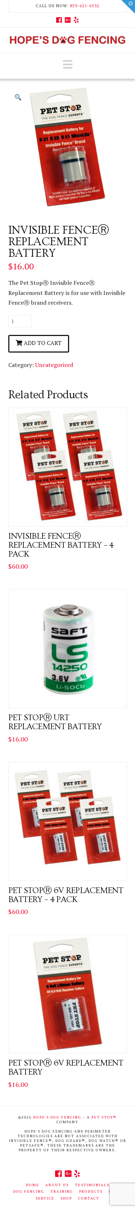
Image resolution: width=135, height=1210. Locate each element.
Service (45, 1198)
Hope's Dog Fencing (57, 1117)
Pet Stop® (104, 1117)
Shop (66, 1198)
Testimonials (92, 1185)
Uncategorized (54, 365)
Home (32, 1185)
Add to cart (43, 343)
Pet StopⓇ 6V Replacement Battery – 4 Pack (65, 895)
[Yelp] (76, 20)
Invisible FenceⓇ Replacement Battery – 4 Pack (61, 545)
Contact (88, 1198)
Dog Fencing (28, 1191)
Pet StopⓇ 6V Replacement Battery (65, 1067)
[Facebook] (59, 20)
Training (61, 1191)
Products (91, 1191)
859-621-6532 (84, 5)
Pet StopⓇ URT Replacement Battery (55, 722)
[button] (67, 64)
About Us (57, 1185)
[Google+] (67, 20)
